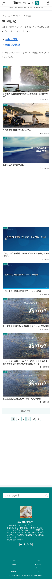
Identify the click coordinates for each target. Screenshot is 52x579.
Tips (38, 561)
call (38, 571)
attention (38, 568)
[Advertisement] (26, 197)
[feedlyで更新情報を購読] (27, 544)
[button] (47, 495)
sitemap (14, 571)
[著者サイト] (20, 544)
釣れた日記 (11, 39)
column (38, 564)
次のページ (26, 411)
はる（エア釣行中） (26, 522)
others (14, 568)
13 (34, 419)
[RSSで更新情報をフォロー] (31, 544)
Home (14, 561)
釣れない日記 (12, 44)
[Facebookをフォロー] (24, 544)
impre (14, 564)
